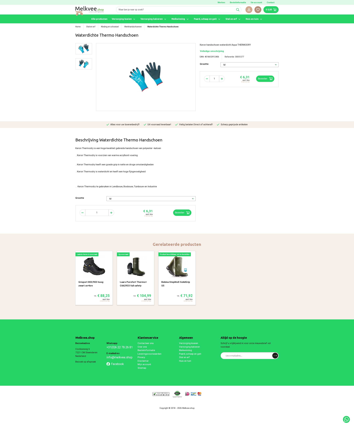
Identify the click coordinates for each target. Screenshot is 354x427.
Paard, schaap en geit (190, 353)
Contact (270, 2)
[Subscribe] (275, 356)
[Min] (207, 79)
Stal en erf (184, 357)
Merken (221, 2)
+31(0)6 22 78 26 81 (119, 347)
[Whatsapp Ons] (346, 419)
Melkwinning (185, 350)
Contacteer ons (146, 343)
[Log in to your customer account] (248, 9)
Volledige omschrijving (212, 51)
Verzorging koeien (188, 343)
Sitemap (142, 368)
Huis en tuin (185, 360)
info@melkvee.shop (119, 357)
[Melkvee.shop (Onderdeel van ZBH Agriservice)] (89, 11)
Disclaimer (143, 360)
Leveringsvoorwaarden (149, 353)
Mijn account (144, 364)
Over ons (142, 346)
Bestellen (263, 78)
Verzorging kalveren (189, 346)
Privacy (141, 357)
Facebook (117, 364)
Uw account (256, 2)
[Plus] (222, 79)
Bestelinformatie (238, 2)
